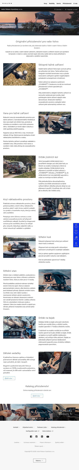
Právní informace (45, 442)
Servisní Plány (12, 412)
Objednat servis (76, 227)
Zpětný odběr (59, 442)
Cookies (16, 442)
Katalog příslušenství (57, 427)
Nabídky (52, 3)
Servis (59, 3)
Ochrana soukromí (29, 442)
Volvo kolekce (46, 431)
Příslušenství (67, 3)
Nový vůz (76, 239)
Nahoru (39, 460)
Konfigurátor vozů (31, 431)
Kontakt (76, 245)
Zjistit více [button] (9, 378)
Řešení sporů (39, 446)
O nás (75, 3)
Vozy (45, 3)
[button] (58, 9)
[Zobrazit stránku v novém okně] (31, 437)
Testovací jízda (76, 233)
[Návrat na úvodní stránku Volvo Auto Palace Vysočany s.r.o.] (7, 3)
